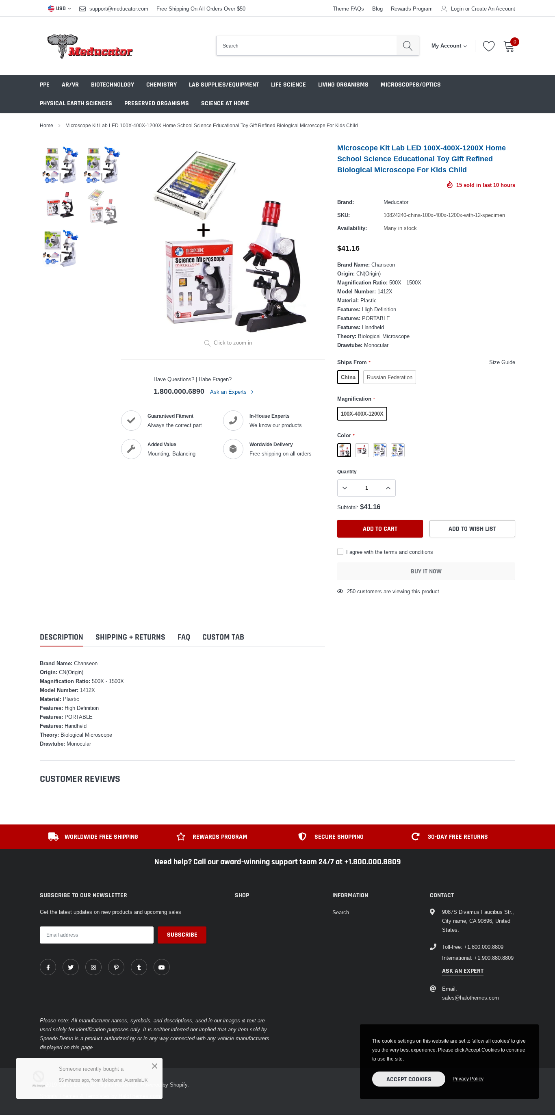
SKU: (343, 215)
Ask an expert (462, 971)
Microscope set (380, 450)
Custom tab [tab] (223, 637)
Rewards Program (412, 8)
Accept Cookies (408, 1079)
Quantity (347, 472)
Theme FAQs (348, 8)
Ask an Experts (229, 391)
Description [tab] (61, 637)
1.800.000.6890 (179, 391)
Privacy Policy (468, 1079)
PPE (45, 84)
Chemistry (161, 84)
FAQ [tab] (184, 637)
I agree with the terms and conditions (389, 552)
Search (340, 912)
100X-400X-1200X (362, 413)
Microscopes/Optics (411, 84)
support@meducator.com (118, 8)
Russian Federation (389, 377)
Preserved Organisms (156, 103)
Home (46, 125)
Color (345, 435)
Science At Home (225, 103)
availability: (352, 228)
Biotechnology (112, 84)
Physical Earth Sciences (76, 103)
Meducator (396, 202)
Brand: (345, 202)
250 (351, 591)
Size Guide (502, 362)
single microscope (362, 450)
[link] (48, 967)
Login (457, 8)
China (348, 377)
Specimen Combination (398, 450)
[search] (408, 45)
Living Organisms (343, 84)
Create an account (493, 8)
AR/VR (70, 84)
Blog (377, 8)
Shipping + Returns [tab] (130, 637)
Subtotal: (347, 507)
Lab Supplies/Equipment (224, 84)
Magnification (356, 398)
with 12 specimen (344, 450)
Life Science (288, 84)
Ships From (353, 362)
